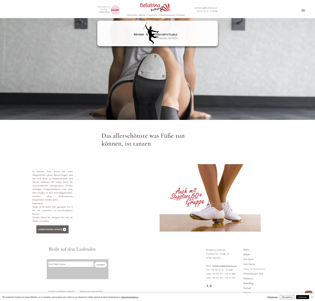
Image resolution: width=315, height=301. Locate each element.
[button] (309, 265)
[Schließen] (312, 297)
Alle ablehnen (287, 297)
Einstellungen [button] (273, 297)
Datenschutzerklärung (129, 297)
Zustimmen (302, 297)
